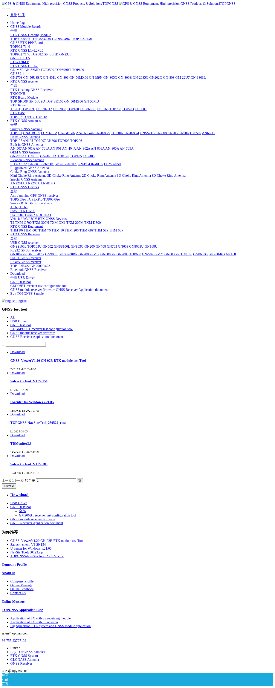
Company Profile (14, 564)
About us (8, 573)
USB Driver (18, 321)
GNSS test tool (20, 325)
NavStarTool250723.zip (26, 552)
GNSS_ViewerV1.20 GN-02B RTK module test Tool (47, 540)
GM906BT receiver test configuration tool (44, 329)
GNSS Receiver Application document (36, 337)
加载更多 (9, 485)
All (12, 317)
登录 (13, 15)
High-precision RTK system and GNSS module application (50, 626)
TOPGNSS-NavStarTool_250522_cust (37, 556)
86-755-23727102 (14, 640)
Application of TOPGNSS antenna (34, 622)
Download (17, 352)
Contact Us (18, 593)
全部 (13, 30)
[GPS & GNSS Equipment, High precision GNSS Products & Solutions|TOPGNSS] (137, 4)
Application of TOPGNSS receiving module (40, 618)
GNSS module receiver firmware (32, 333)
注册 (21, 15)
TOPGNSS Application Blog (22, 610)
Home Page (18, 23)
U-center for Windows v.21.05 (31, 548)
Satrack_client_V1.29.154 (28, 544)
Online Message (21, 585)
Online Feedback (22, 589)
